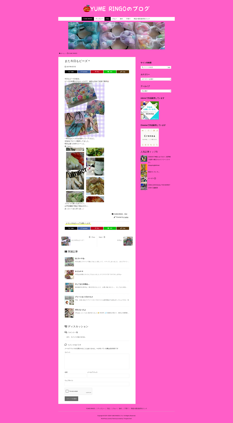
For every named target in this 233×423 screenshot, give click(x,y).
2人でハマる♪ (80, 258)
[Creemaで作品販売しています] (150, 137)
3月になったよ (80, 310)
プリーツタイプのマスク (84, 297)
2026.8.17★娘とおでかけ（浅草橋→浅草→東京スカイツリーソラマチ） (159, 159)
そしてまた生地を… (82, 284)
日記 (125, 214)
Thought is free (127, 418)
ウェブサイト (69, 380)
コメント (67, 352)
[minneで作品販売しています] (150, 110)
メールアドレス (92, 372)
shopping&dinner (154, 165)
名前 (66, 372)
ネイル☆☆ (79, 271)
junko (126, 217)
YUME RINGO (73, 53)
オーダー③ (152, 178)
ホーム (63, 53)
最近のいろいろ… (154, 172)
